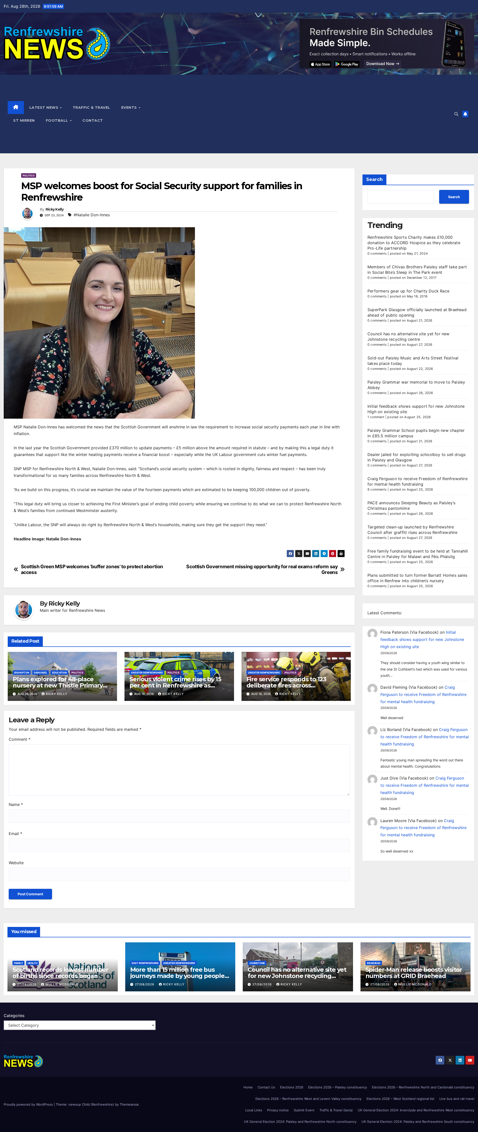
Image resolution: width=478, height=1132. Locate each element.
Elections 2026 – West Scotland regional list (400, 1099)
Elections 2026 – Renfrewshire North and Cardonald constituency (423, 1087)
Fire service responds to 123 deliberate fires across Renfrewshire (286, 685)
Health (32, 963)
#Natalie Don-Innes (92, 214)
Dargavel (40, 672)
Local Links (253, 1110)
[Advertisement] (301, 114)
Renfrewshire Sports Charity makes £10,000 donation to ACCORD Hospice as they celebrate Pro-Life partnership (413, 243)
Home (248, 1087)
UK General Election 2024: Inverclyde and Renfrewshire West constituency (416, 1110)
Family (18, 963)
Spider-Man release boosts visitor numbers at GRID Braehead (413, 972)
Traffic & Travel (91, 107)
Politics (29, 175)
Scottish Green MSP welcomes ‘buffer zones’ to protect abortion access (92, 569)
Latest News (44, 107)
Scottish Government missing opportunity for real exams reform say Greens (262, 569)
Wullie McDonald (62, 984)
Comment (19, 739)
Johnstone (257, 963)
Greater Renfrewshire (147, 672)
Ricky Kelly (54, 209)
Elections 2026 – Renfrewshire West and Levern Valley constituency (308, 1099)
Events (129, 107)
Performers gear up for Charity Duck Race (408, 290)
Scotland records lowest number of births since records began (60, 972)
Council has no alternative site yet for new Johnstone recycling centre (297, 976)
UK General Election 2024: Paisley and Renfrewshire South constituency (417, 1122)
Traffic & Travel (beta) (336, 1110)
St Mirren (24, 120)
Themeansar (129, 1104)
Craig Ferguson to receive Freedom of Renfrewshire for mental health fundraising (423, 694)
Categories (14, 1015)
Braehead (373, 963)
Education (59, 672)
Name (16, 804)
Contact (92, 120)
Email (15, 833)
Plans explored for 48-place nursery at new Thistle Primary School (58, 685)
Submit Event (304, 1110)
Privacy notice (278, 1110)
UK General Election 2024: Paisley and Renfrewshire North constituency (300, 1122)
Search (374, 179)
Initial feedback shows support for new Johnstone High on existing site (422, 639)
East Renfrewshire (145, 963)
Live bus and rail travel (456, 1099)
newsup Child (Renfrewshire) (91, 1104)
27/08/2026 (27, 984)
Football (57, 120)
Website (16, 862)
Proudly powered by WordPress (29, 1104)
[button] (456, 114)
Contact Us (266, 1087)
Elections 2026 (291, 1087)
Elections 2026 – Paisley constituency (337, 1087)
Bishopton (21, 672)
